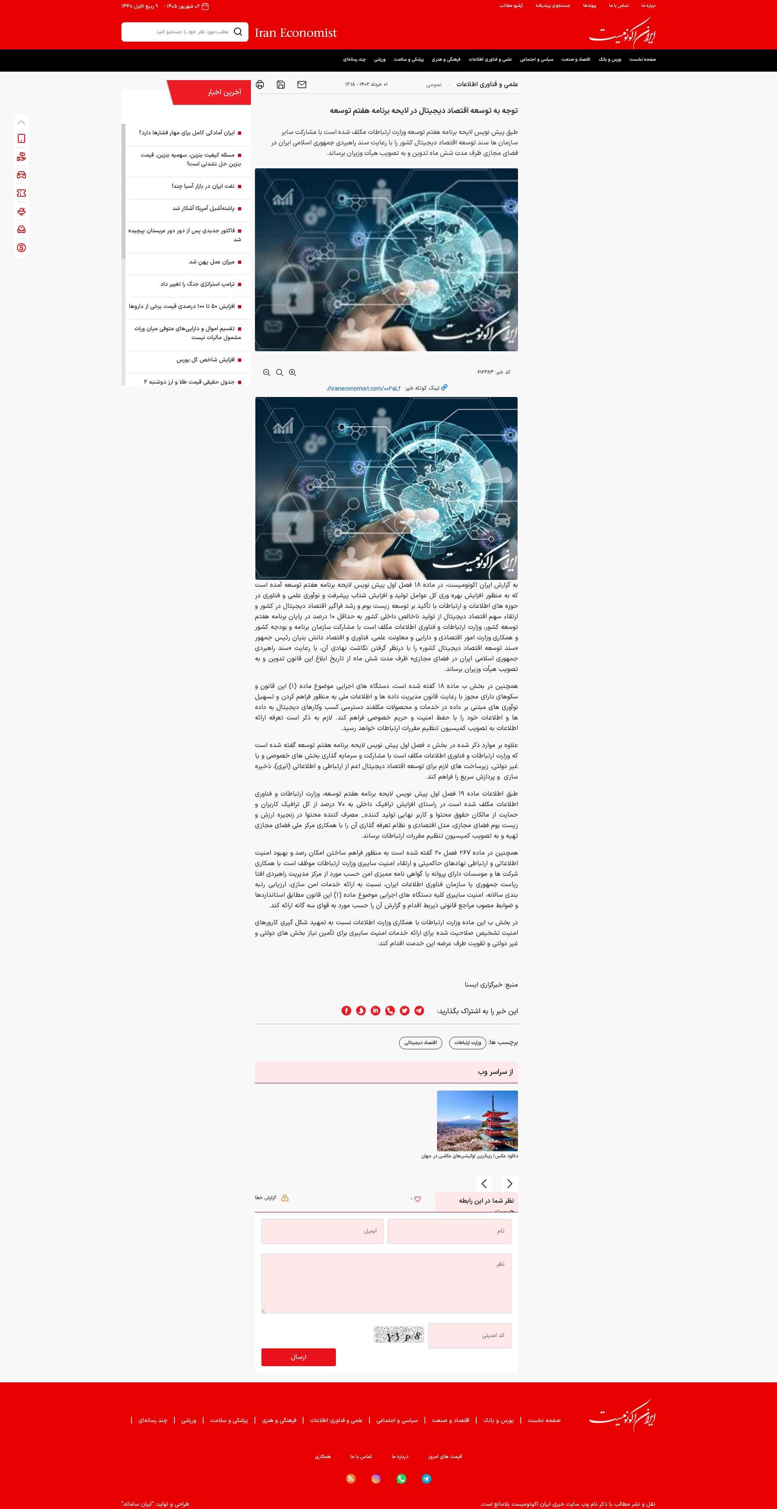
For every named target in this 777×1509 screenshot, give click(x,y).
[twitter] (402, 1011)
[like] (417, 1200)
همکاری (323, 1456)
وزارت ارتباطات (467, 1042)
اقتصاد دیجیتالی (420, 1042)
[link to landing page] (622, 32)
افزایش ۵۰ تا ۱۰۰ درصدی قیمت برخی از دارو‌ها (182, 306)
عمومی (434, 85)
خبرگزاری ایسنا (484, 985)
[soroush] (358, 1011)
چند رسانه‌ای (354, 59)
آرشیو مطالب (511, 5)
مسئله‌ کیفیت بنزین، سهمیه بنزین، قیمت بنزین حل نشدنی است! (191, 159)
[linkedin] (373, 1011)
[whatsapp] (387, 1011)
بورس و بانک (610, 59)
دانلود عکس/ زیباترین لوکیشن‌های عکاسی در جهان (469, 1156)
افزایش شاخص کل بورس (205, 360)
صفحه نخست (642, 59)
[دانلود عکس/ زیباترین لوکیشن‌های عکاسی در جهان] (477, 1121)
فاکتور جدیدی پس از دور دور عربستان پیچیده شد (184, 235)
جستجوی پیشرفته (553, 5)
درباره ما (648, 5)
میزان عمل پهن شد (212, 262)
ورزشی (380, 59)
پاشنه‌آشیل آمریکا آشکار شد (203, 208)
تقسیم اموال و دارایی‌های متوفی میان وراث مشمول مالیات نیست (187, 333)
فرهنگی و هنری (446, 59)
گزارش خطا (266, 1197)
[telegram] (423, 1011)
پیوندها (589, 5)
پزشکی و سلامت (409, 59)
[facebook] (344, 1011)
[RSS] (351, 1479)
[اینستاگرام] (376, 1479)
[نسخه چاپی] (260, 85)
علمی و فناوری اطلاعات (490, 59)
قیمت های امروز (445, 1456)
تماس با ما (618, 5)
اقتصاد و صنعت (575, 59)
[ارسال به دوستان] (301, 85)
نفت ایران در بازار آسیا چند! (203, 186)
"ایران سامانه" (137, 1504)
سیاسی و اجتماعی (536, 59)
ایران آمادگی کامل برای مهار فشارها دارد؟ (187, 133)
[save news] (280, 85)
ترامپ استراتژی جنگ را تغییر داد (197, 284)
